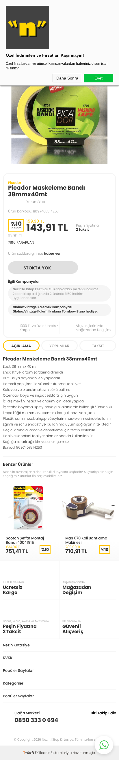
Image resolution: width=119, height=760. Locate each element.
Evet (98, 78)
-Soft (29, 752)
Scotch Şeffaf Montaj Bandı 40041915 (25, 540)
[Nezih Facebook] (111, 720)
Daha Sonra (67, 78)
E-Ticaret (42, 752)
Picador (14, 182)
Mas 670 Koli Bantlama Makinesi (86, 540)
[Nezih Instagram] (93, 720)
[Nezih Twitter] (102, 720)
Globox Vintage (25, 311)
